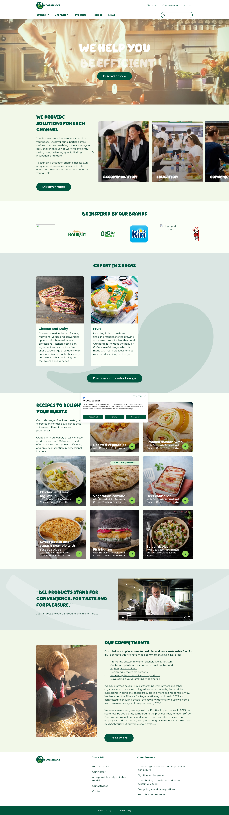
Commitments (146, 757)
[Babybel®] (45, 234)
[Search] (164, 15)
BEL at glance (100, 766)
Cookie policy (125, 810)
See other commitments (152, 794)
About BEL (98, 757)
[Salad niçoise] (168, 534)
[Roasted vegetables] (114, 427)
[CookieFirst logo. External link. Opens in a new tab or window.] (84, 398)
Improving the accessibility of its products (135, 675)
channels (51, 145)
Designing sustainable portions (129, 672)
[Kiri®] (138, 234)
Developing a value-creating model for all (135, 678)
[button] (47, 15)
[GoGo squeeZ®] (107, 234)
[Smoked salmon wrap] (168, 427)
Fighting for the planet (123, 668)
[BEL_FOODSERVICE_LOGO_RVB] (48, 5)
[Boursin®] (76, 234)
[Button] (114, 89)
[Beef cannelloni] (168, 481)
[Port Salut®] (169, 234)
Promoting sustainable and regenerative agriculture (141, 661)
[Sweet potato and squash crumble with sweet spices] (61, 534)
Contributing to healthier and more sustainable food (141, 665)
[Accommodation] (123, 151)
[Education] (177, 151)
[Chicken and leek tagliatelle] (61, 481)
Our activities (100, 785)
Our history (98, 771)
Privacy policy (104, 810)
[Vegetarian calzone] (114, 481)
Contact (97, 791)
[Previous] (93, 152)
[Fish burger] (114, 534)
